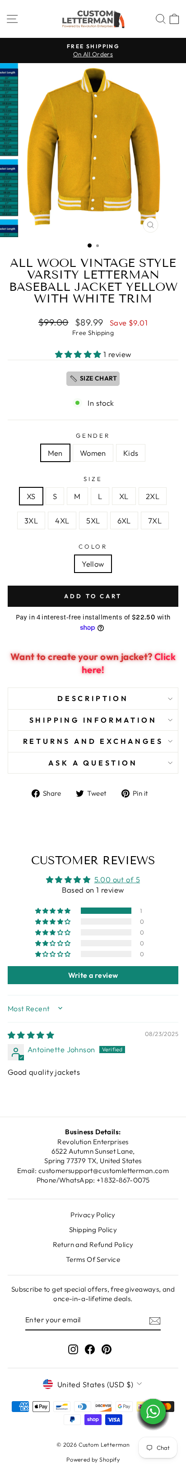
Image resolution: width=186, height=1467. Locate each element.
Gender (93, 435)
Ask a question (92, 762)
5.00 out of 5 (117, 879)
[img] (31, 1035)
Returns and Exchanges (93, 741)
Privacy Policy (93, 1214)
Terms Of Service (93, 1259)
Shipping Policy (93, 1229)
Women (93, 453)
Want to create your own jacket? (93, 663)
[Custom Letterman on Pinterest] (107, 1349)
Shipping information (93, 719)
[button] (79, 354)
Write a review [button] (93, 975)
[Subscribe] (155, 1320)
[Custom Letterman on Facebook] (90, 1349)
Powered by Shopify (93, 1459)
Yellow (93, 563)
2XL (152, 496)
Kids (131, 453)
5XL (93, 520)
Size (93, 478)
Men (55, 453)
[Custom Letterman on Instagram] (73, 1349)
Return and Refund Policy (93, 1244)
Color (93, 546)
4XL (62, 520)
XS (31, 496)
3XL (31, 520)
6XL (124, 520)
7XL (155, 520)
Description (93, 698)
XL (124, 496)
